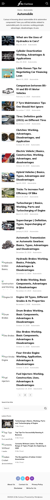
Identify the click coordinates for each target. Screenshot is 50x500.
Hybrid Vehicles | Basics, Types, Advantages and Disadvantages (30, 176)
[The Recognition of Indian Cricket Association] (7, 459)
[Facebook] (18, 478)
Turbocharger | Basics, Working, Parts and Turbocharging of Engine (30, 206)
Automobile (32, 45)
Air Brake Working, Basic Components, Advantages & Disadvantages (31, 283)
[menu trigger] (4, 3)
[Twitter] (23, 478)
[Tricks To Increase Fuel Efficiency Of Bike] (8, 193)
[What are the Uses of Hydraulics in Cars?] (8, 40)
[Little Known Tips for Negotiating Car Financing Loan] (8, 73)
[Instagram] (32, 478)
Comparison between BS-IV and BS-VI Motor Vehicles (31, 89)
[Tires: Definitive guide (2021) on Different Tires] (8, 120)
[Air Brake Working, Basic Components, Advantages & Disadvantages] (8, 285)
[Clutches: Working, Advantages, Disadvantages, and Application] (8, 137)
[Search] (46, 3)
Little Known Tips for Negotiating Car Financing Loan (31, 72)
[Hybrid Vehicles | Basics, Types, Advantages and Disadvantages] (8, 177)
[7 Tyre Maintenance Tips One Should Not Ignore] (8, 106)
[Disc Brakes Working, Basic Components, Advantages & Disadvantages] (8, 339)
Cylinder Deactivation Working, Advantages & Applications (30, 54)
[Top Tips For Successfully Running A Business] (7, 435)
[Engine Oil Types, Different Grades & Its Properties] (8, 300)
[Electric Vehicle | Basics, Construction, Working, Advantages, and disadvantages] (8, 158)
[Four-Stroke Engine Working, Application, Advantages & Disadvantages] (8, 360)
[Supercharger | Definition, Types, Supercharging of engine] (8, 225)
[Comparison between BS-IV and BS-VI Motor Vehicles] (8, 91)
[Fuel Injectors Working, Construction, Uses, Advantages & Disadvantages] (8, 381)
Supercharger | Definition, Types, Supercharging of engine (31, 224)
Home (19, 10)
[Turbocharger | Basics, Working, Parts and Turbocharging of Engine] (8, 208)
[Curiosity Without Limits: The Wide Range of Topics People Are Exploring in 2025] (7, 447)
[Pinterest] (27, 478)
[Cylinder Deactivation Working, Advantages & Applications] (8, 56)
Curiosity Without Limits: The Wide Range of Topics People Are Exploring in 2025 (30, 446)
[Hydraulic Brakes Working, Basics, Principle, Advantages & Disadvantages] (8, 266)
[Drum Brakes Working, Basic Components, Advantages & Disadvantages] (8, 318)
